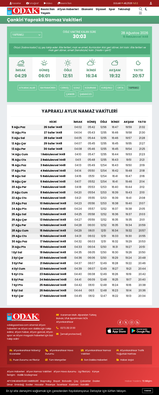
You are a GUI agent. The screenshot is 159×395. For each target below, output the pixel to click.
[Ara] (140, 9)
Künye (95, 371)
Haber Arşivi (127, 359)
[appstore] (116, 331)
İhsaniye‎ (50, 384)
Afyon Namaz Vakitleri (39, 371)
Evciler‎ (29, 384)
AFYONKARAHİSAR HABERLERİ (23, 381)
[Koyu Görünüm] (146, 9)
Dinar (10, 384)
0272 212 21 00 (67, 328)
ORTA (120, 87)
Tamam (147, 390)
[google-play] (140, 331)
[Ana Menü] (140, 13)
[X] (125, 322)
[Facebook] (120, 322)
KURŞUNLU (106, 87)
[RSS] (137, 322)
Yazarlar (16, 3)
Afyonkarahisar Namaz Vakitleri (96, 352)
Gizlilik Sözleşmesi (27, 374)
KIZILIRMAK (90, 87)
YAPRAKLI (134, 87)
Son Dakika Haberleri (95, 359)
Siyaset (101, 9)
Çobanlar (85, 381)
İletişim (11, 374)
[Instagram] (131, 322)
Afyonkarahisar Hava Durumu (59, 352)
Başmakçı (45, 381)
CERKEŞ (64, 87)
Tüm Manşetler (57, 359)
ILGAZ (77, 87)
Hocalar (39, 384)
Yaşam (45, 13)
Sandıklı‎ (84, 384)
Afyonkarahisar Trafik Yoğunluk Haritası (130, 352)
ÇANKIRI (70, 94)
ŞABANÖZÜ (86, 94)
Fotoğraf (34, 3)
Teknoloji (124, 9)
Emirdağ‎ (19, 384)
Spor (112, 9)
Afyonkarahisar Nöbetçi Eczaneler (25, 352)
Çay (76, 381)
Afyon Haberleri (68, 9)
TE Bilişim (147, 381)
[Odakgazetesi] (23, 11)
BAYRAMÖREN (47, 87)
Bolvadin (67, 381)
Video (49, 3)
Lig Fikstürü (84, 371)
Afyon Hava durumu (65, 371)
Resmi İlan (66, 3)
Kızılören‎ (74, 384)
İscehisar (62, 384)
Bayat (56, 381)
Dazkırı (96, 381)
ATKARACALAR (27, 87)
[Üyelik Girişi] (149, 3)
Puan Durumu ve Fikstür (26, 359)
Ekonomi (87, 9)
